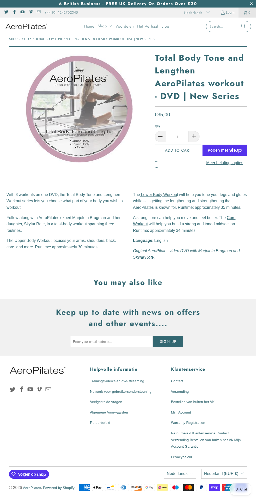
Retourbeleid (100, 423)
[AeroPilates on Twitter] (6, 12)
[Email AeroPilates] (38, 12)
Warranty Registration (188, 423)
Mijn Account (181, 412)
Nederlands (194, 12)
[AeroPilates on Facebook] (14, 12)
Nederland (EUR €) (221, 473)
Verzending (180, 391)
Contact (177, 381)
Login (230, 12)
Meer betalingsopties (224, 163)
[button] (105, 26)
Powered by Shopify (58, 488)
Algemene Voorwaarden (109, 412)
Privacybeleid (181, 457)
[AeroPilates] (26, 26)
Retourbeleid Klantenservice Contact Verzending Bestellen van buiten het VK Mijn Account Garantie (206, 439)
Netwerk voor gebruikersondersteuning (121, 391)
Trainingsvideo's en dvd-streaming (117, 381)
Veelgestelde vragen (106, 402)
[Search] (243, 26)
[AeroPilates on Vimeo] (30, 12)
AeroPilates (32, 488)
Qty (157, 126)
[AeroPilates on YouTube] (22, 12)
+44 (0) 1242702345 (61, 12)
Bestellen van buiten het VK (192, 402)
